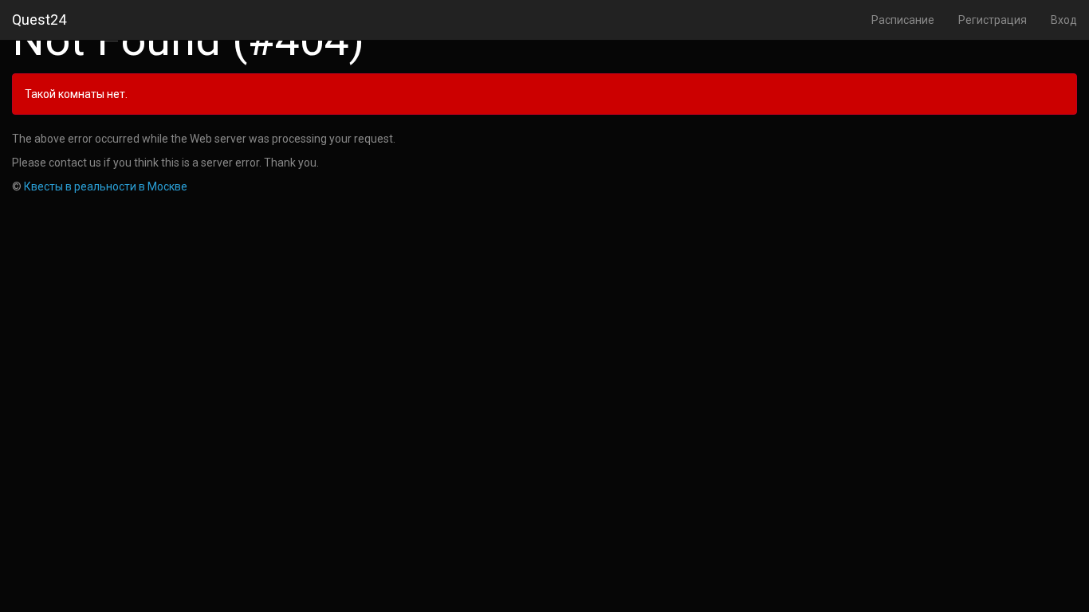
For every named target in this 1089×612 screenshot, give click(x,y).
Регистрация (992, 20)
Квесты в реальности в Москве (105, 186)
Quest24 (39, 19)
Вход (1064, 20)
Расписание (902, 20)
